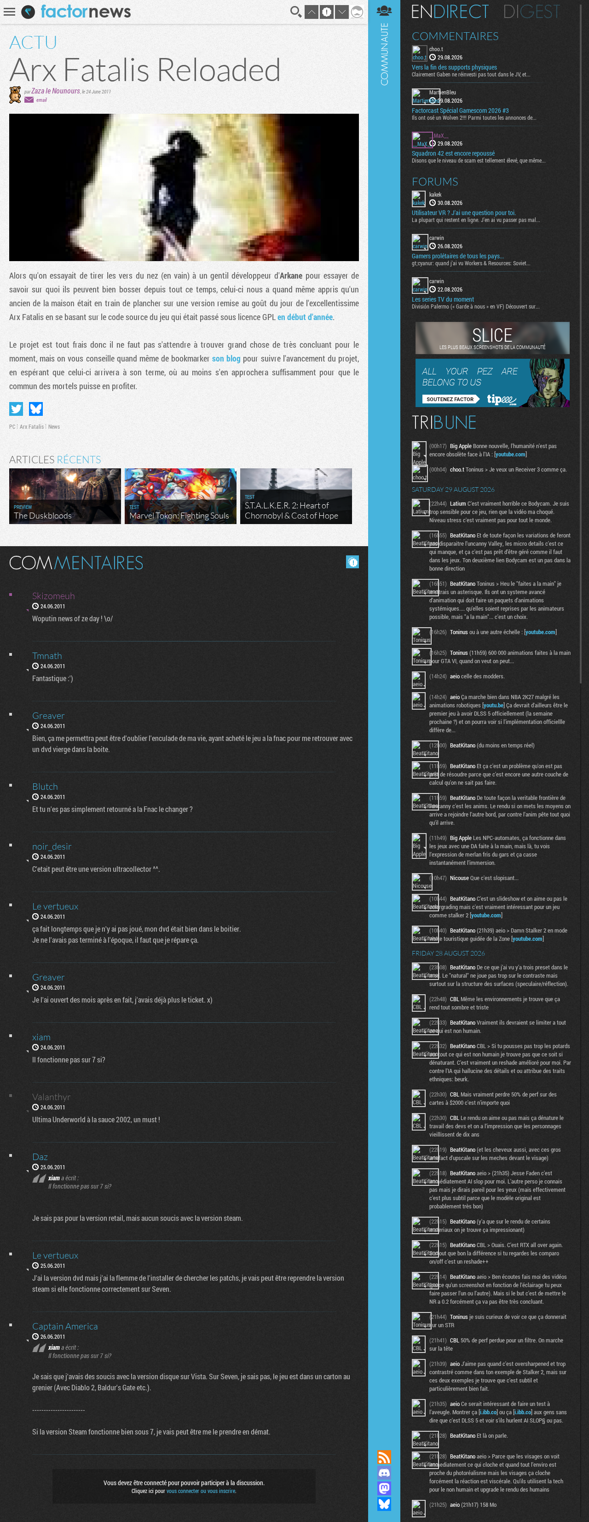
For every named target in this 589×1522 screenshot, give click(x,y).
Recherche (296, 12)
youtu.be (493, 705)
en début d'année (305, 316)
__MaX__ (439, 135)
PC (12, 426)
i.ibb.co (488, 1412)
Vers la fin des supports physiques (454, 67)
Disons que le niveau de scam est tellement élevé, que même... (479, 160)
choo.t (436, 48)
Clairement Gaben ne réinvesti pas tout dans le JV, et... (471, 74)
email (41, 99)
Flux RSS (384, 1457)
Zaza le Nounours (55, 90)
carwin (436, 237)
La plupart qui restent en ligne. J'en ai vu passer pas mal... (476, 219)
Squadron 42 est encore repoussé (453, 153)
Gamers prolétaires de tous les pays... (458, 256)
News (54, 426)
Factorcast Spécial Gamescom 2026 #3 (460, 110)
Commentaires (455, 36)
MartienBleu (442, 92)
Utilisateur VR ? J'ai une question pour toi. (464, 212)
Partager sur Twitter (16, 409)
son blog (226, 358)
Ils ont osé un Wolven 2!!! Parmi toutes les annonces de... (474, 117)
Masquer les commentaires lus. (352, 561)
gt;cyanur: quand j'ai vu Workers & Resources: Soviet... (471, 263)
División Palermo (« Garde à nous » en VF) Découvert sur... (476, 306)
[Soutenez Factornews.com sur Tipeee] (493, 404)
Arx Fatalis (32, 426)
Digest (532, 11)
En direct (450, 11)
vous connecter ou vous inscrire (201, 1490)
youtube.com (510, 454)
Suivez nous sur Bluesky (384, 1504)
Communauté (384, 716)
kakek (435, 194)
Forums (435, 181)
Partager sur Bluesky (36, 409)
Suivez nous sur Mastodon (384, 1488)
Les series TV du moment (443, 299)
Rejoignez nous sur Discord (384, 1473)
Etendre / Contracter (384, 1441)
